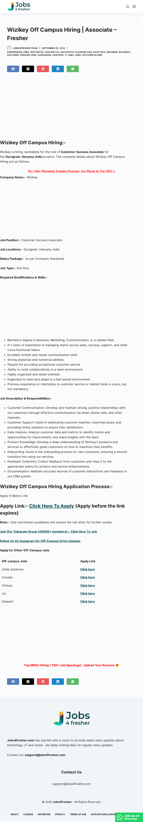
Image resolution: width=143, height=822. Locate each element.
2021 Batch (37, 52)
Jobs (78, 55)
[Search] (127, 6)
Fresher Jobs (28, 55)
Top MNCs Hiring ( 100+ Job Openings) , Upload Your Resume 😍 (71, 665)
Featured (13, 55)
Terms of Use (78, 814)
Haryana (58, 55)
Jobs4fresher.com (20, 740)
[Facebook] (13, 69)
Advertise (44, 814)
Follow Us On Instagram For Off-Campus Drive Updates (40, 541)
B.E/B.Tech (99, 52)
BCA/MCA (124, 52)
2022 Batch (52, 52)
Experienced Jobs (18, 52)
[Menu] (134, 6)
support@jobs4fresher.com (71, 784)
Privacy (60, 814)
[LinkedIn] (58, 69)
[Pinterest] (43, 69)
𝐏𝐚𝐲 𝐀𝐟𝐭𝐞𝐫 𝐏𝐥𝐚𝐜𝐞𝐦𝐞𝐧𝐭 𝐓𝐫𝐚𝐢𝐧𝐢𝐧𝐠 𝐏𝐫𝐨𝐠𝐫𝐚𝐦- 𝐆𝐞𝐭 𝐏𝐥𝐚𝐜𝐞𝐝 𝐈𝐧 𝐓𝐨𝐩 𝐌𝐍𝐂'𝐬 (71, 171)
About (15, 814)
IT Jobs (69, 55)
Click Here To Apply (51, 506)
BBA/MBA (112, 52)
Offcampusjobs (92, 55)
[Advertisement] (71, 107)
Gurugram (44, 55)
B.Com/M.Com (83, 52)
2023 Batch (67, 52)
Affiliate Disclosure (104, 814)
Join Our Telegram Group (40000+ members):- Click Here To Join (48, 531)
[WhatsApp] (73, 69)
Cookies (28, 814)
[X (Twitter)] (28, 69)
